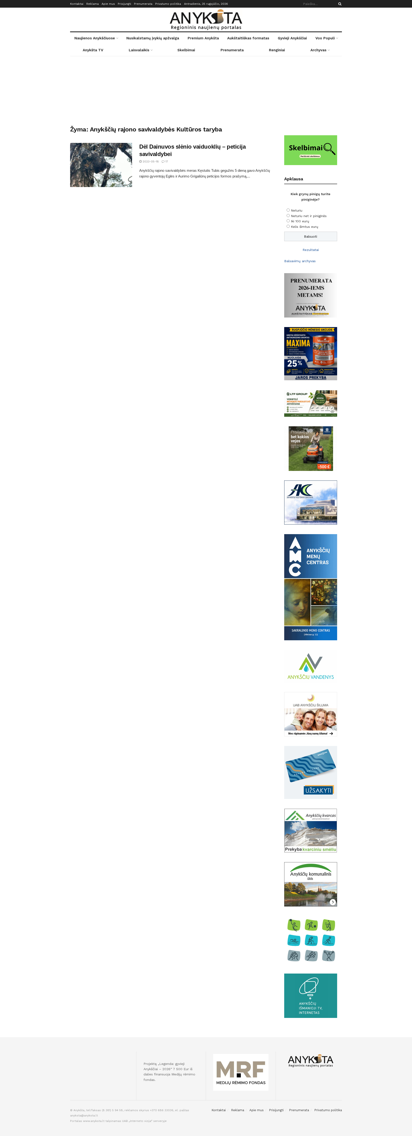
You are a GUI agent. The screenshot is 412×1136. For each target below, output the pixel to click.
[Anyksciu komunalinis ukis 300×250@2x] (310, 884)
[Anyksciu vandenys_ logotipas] (310, 666)
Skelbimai (186, 50)
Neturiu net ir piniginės (309, 216)
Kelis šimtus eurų (304, 227)
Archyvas (318, 50)
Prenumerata (143, 3)
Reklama (92, 3)
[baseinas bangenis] (310, 772)
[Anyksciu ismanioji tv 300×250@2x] (310, 995)
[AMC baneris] (310, 587)
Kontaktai (76, 3)
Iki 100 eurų (300, 221)
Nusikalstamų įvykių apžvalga (152, 38)
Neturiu (296, 210)
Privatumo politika (168, 3)
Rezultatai (311, 250)
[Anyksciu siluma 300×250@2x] (310, 714)
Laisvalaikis (139, 50)
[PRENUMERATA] (310, 295)
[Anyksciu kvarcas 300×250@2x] (310, 830)
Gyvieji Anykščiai (292, 38)
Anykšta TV (93, 50)
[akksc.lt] (310, 940)
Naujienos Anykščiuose (94, 38)
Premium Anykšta (203, 38)
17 (166, 161)
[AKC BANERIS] (310, 502)
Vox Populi (325, 38)
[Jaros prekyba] (310, 353)
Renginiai (277, 50)
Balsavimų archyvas (300, 261)
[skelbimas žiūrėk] (310, 150)
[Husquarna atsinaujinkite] (310, 448)
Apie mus (108, 3)
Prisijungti (124, 3)
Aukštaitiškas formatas (248, 38)
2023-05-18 (150, 161)
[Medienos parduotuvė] (310, 403)
